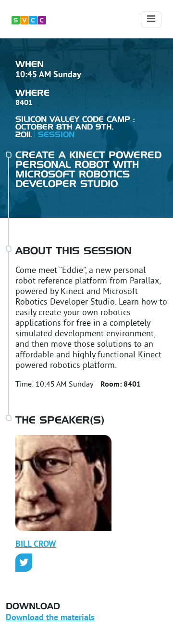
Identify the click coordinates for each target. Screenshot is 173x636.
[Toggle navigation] (151, 19)
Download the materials (50, 618)
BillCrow (35, 544)
